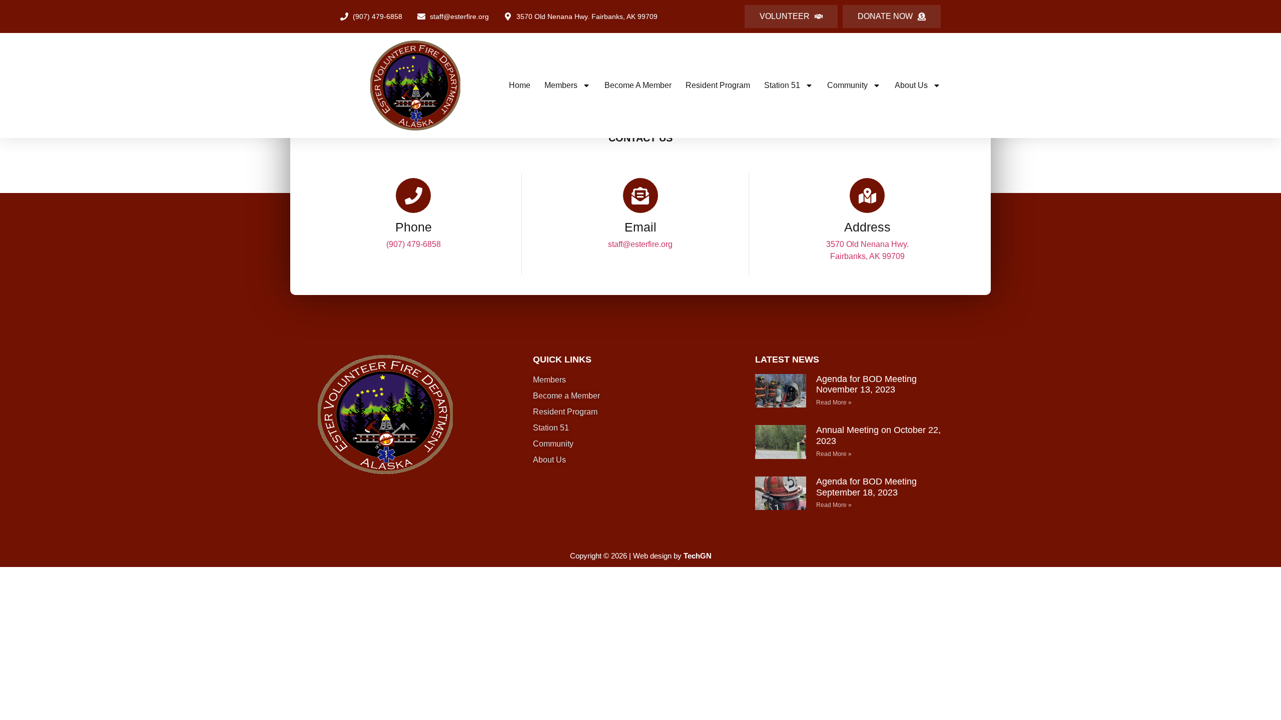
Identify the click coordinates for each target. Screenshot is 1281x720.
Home (519, 85)
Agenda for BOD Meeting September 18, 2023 (866, 487)
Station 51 (782, 85)
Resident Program (718, 85)
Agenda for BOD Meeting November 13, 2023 (866, 384)
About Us (911, 85)
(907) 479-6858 (413, 244)
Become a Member (638, 85)
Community (847, 85)
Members (560, 85)
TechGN (698, 556)
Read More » (834, 402)
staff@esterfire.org (640, 244)
